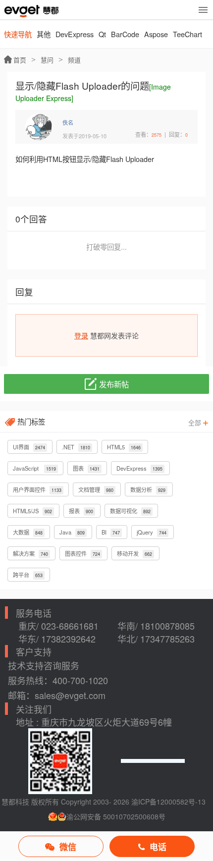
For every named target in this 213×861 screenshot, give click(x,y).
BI (111, 532)
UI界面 (29, 447)
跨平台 (28, 575)
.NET (76, 447)
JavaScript (34, 468)
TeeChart (187, 34)
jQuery (151, 532)
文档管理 (95, 489)
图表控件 (82, 553)
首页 (19, 59)
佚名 (67, 122)
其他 (44, 34)
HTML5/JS (32, 511)
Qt (102, 34)
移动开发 (134, 553)
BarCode (125, 34)
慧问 (47, 59)
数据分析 (147, 489)
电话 (158, 847)
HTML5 (124, 447)
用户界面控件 (37, 489)
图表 (86, 468)
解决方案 (30, 553)
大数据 (28, 532)
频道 (74, 59)
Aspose (156, 34)
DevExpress (74, 34)
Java (72, 532)
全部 (195, 422)
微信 (67, 847)
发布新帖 (114, 383)
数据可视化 (130, 511)
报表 (81, 511)
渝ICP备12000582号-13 (168, 802)
